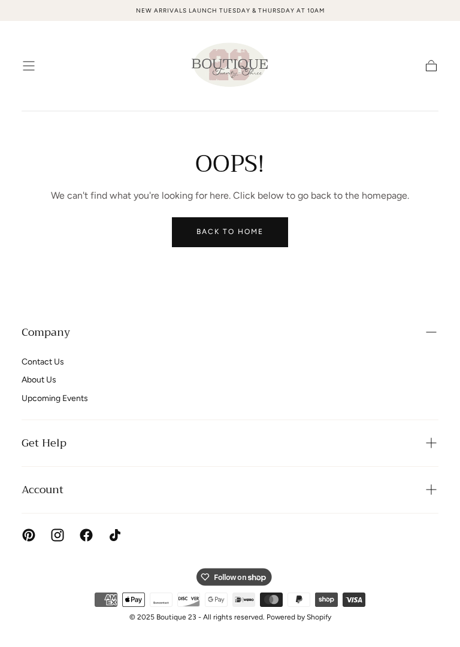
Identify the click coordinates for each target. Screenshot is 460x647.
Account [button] (42, 489)
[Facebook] (86, 535)
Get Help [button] (44, 442)
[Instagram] (57, 535)
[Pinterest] (29, 535)
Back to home (230, 231)
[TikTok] (115, 535)
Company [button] (46, 332)
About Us (39, 380)
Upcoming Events (55, 398)
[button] (29, 66)
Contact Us (43, 362)
